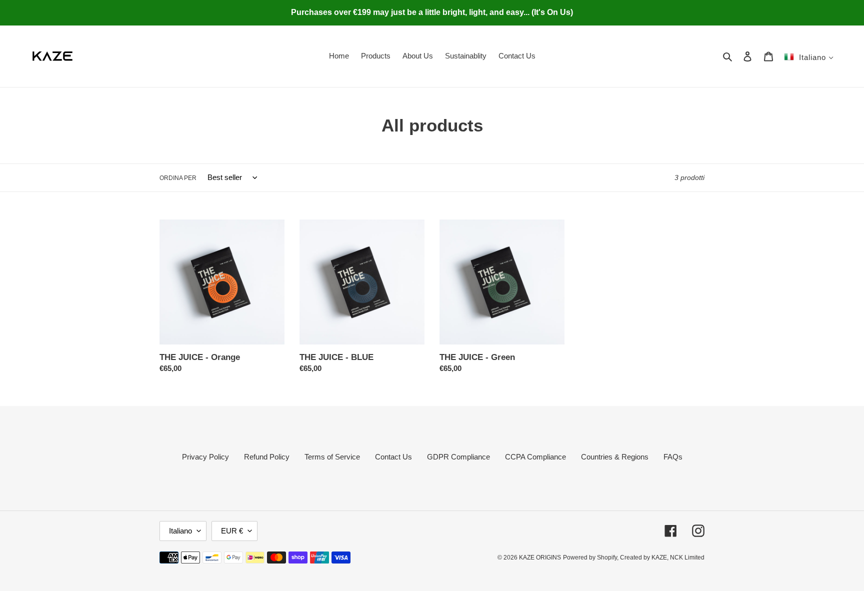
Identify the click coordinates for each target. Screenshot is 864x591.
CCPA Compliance (535, 456)
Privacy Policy (205, 456)
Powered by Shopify (590, 557)
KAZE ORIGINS (540, 557)
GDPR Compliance (458, 456)
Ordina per (178, 178)
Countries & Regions (614, 456)
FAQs (673, 456)
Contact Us (393, 456)
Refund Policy (267, 456)
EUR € (232, 530)
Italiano (180, 530)
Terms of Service (332, 456)
